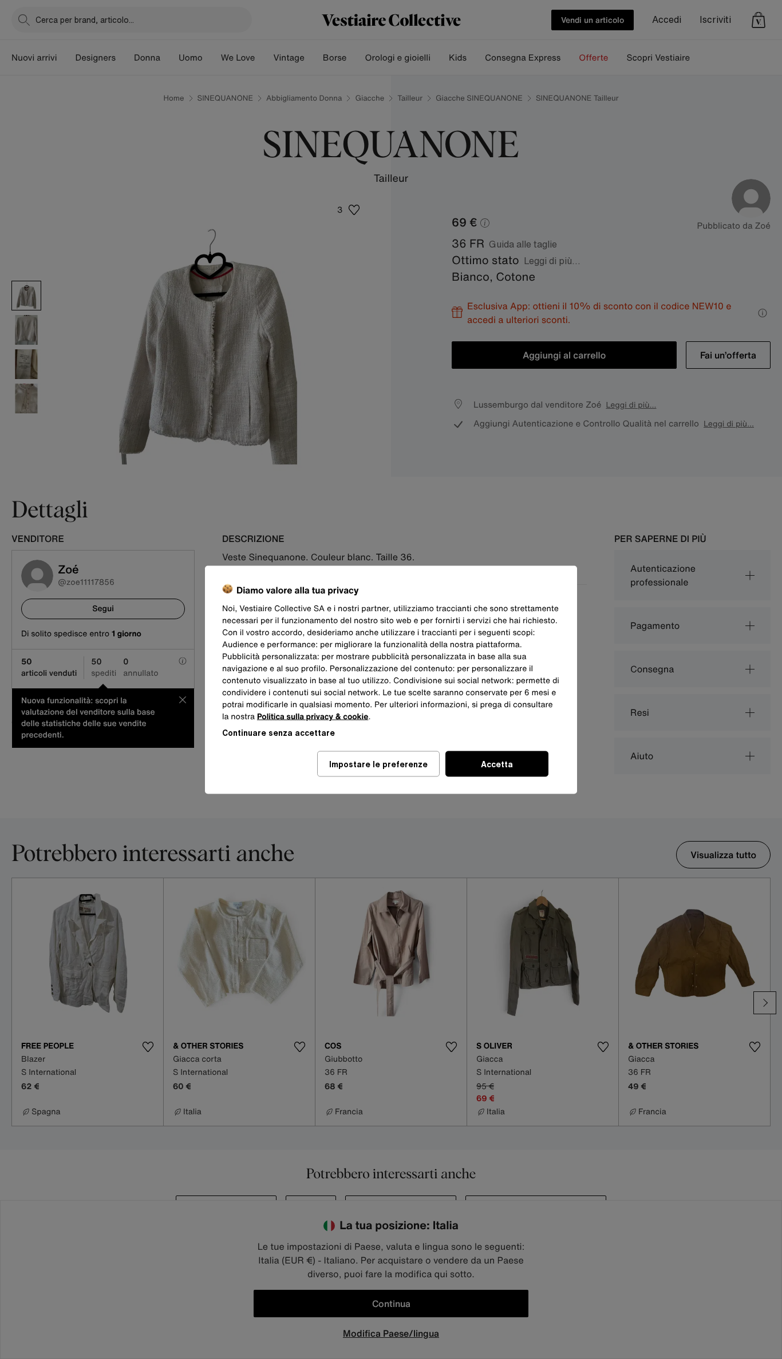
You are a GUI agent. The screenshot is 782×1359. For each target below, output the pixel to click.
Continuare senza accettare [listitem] (278, 732)
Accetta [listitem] (497, 764)
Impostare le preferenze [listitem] (378, 764)
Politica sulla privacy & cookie (313, 716)
